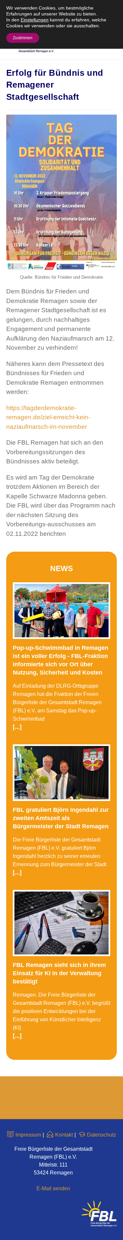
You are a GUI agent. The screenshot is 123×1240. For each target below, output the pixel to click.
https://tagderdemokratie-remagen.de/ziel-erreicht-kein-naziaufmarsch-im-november (48, 417)
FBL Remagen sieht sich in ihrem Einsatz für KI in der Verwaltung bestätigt (59, 973)
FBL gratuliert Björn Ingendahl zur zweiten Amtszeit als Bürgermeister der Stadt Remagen (61, 818)
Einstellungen (35, 19)
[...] (17, 727)
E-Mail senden (53, 1188)
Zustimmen (22, 38)
